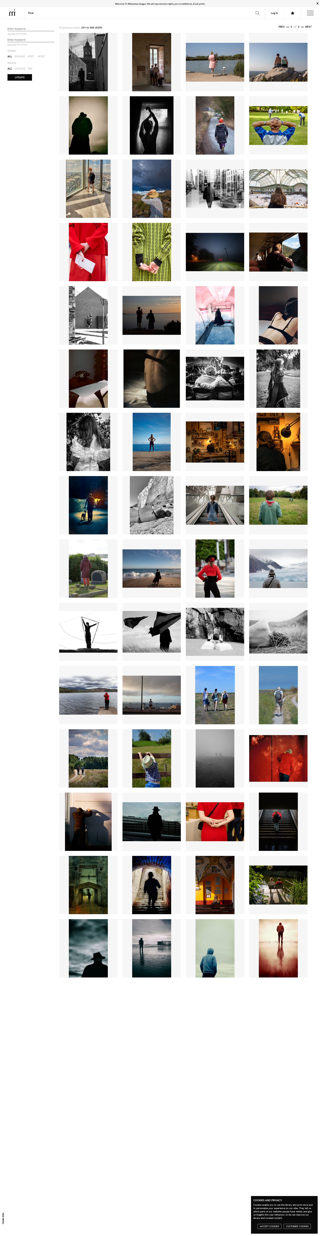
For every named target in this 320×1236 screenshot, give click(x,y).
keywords (17, 33)
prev (282, 27)
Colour (20, 68)
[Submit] (257, 13)
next (308, 27)
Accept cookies (269, 1226)
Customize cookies (297, 1226)
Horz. (41, 56)
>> (302, 27)
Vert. (31, 56)
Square (20, 56)
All (10, 56)
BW (30, 68)
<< (287, 27)
